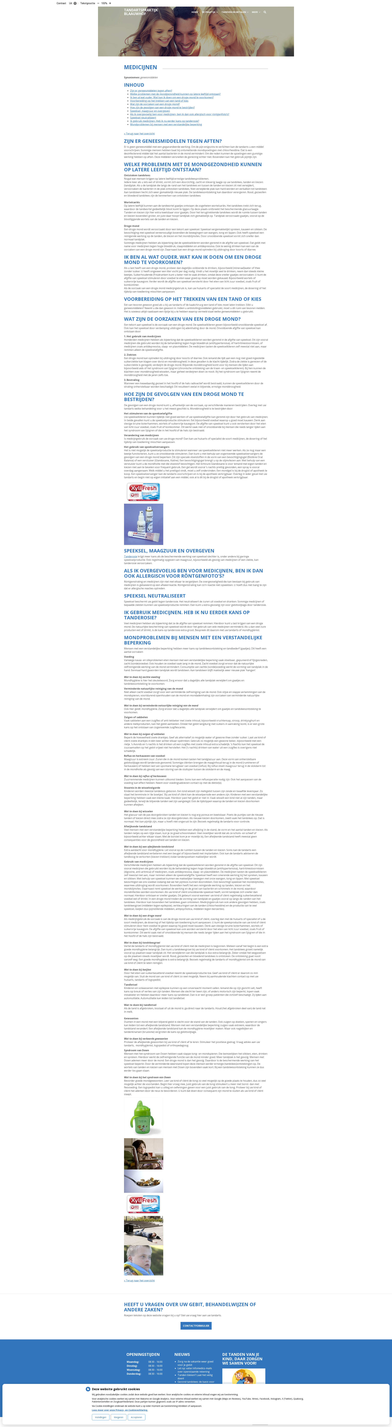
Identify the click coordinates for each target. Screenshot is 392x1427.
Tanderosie (130, 556)
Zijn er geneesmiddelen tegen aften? (151, 90)
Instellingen (100, 1417)
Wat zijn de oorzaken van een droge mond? (155, 104)
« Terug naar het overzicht (139, 133)
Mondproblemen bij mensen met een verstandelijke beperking (166, 124)
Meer (255, 12)
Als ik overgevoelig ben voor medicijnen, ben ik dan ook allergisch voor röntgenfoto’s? (179, 114)
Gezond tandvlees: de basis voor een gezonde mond (196, 1383)
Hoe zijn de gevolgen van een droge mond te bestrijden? (162, 107)
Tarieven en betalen (233, 12)
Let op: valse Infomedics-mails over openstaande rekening (195, 1370)
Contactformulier (196, 1325)
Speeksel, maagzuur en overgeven (150, 111)
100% (104, 3)
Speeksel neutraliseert (143, 117)
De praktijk (208, 12)
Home (195, 12)
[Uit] (76, 3)
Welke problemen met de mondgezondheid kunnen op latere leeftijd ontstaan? (175, 94)
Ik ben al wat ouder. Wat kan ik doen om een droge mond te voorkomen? (172, 97)
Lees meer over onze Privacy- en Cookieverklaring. (120, 1410)
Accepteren (136, 1417)
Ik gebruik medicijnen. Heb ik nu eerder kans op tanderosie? (164, 121)
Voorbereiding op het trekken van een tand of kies (159, 100)
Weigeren (118, 1417)
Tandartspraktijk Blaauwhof (141, 12)
